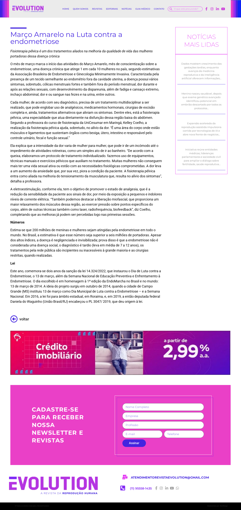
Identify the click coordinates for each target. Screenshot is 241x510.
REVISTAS (97, 9)
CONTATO (159, 9)
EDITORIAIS (112, 9)
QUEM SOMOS (80, 9)
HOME (65, 9)
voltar (24, 319)
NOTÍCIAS (127, 9)
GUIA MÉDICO (142, 9)
